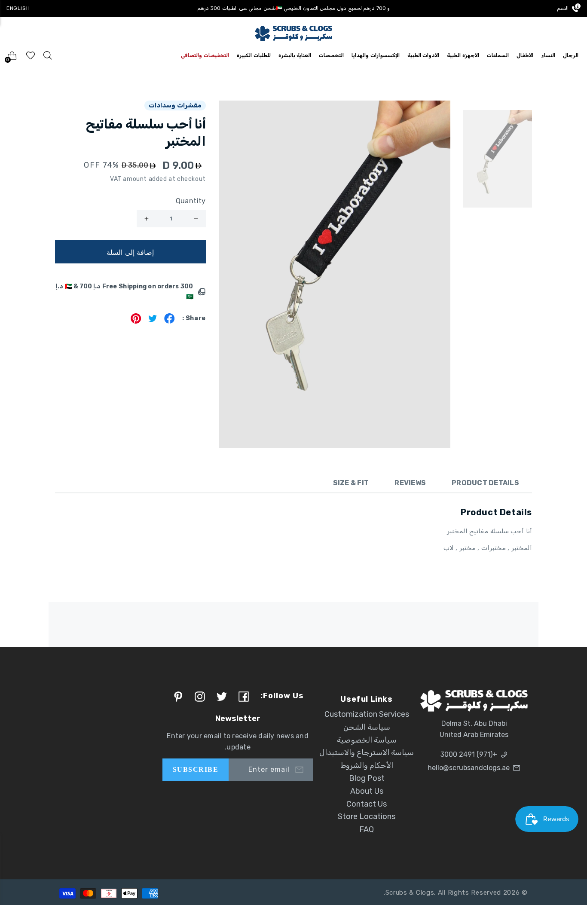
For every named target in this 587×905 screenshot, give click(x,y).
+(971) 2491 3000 (468, 754)
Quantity (191, 201)
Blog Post (367, 778)
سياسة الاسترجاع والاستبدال (366, 752)
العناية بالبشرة (295, 55)
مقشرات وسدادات (175, 105)
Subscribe (195, 769)
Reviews (410, 483)
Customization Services (366, 714)
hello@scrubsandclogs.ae (469, 768)
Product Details (485, 483)
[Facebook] (169, 321)
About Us (366, 791)
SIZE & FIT (351, 483)
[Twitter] (152, 321)
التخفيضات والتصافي (205, 55)
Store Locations (366, 816)
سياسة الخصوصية (367, 740)
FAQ (366, 829)
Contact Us (366, 804)
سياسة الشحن (366, 727)
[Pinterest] (136, 321)
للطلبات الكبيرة (254, 55)
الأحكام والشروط (366, 765)
